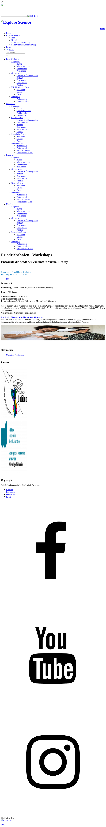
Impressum (10, 492)
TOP (3, 825)
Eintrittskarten (22, 122)
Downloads (21, 80)
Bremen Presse (17, 183)
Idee (13, 38)
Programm (15, 61)
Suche (11, 50)
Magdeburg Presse (18, 232)
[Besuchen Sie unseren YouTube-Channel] (53, 709)
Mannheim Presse (18, 134)
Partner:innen (22, 99)
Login (8, 33)
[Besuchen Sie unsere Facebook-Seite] (53, 604)
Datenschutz (11, 494)
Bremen (9, 155)
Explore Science (13, 35)
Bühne (19, 64)
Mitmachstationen (24, 66)
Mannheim (10, 103)
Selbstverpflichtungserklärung (23, 45)
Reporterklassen (23, 150)
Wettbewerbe (22, 68)
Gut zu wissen (17, 73)
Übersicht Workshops (15, 355)
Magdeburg (11, 204)
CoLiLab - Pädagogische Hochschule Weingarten (22, 317)
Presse (8, 47)
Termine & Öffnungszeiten (27, 75)
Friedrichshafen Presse (20, 87)
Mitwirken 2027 (18, 143)
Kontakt (14, 40)
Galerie (19, 92)
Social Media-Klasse (25, 153)
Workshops (21, 71)
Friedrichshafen (12, 59)
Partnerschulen (23, 101)
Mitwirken (15, 96)
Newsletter (21, 89)
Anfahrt (20, 78)
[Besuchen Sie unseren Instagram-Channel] (53, 813)
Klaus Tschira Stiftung (20, 42)
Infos (8, 279)
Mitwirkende (22, 82)
